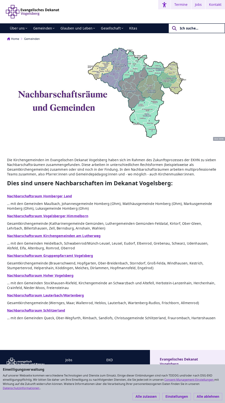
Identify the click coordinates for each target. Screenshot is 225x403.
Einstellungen (176, 396)
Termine (181, 4)
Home (15, 39)
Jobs (198, 4)
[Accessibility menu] (164, 4)
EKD (109, 360)
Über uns (17, 28)
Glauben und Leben (76, 28)
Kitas (133, 28)
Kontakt (215, 4)
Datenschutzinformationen (21, 388)
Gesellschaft (111, 28)
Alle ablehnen (208, 396)
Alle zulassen (146, 396)
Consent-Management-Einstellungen (189, 380)
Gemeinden (42, 28)
